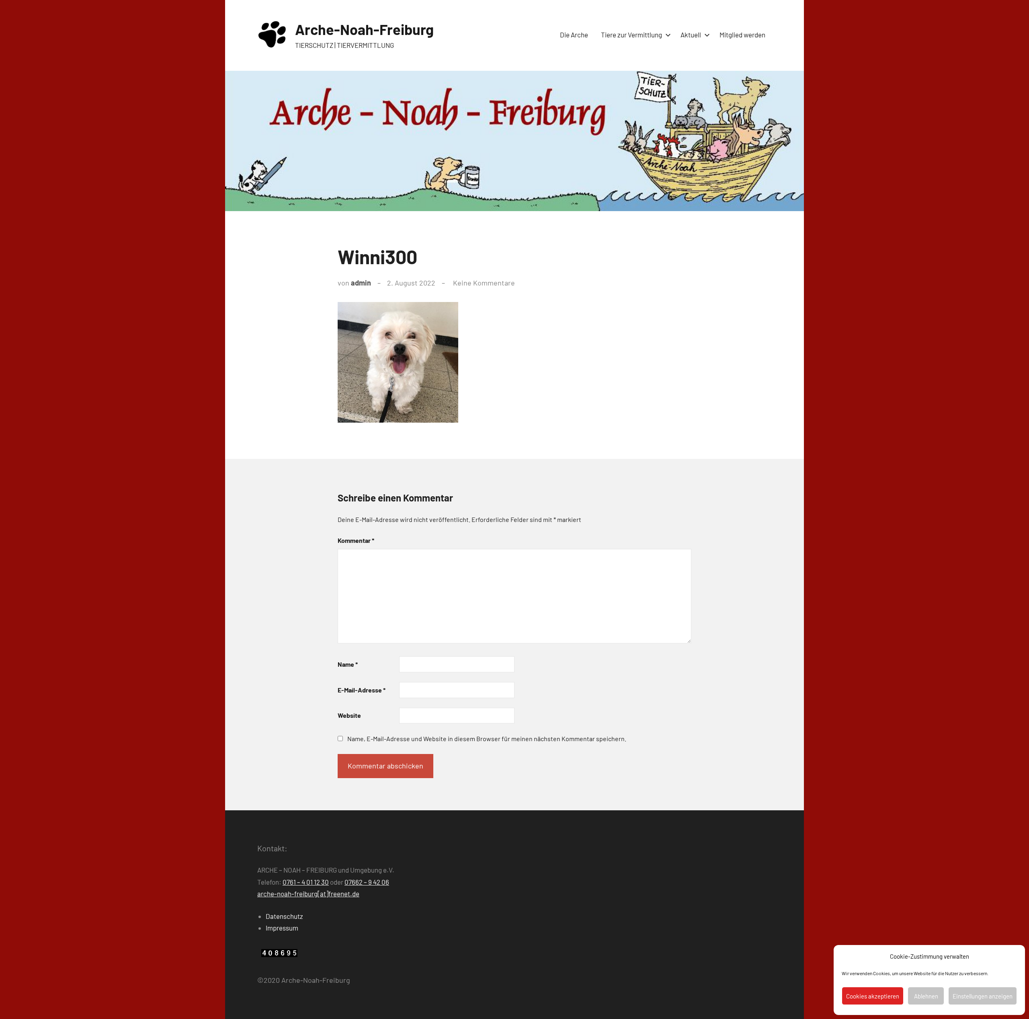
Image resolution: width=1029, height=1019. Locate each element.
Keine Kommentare (484, 282)
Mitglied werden (742, 35)
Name (348, 664)
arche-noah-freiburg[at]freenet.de (308, 894)
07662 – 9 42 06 (366, 882)
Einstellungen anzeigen (983, 996)
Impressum (282, 928)
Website (349, 715)
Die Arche (574, 35)
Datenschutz (284, 916)
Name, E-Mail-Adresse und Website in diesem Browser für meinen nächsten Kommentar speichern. (486, 738)
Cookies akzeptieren (872, 996)
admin (361, 282)
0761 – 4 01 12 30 (306, 882)
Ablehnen (926, 996)
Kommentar (356, 540)
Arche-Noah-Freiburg (364, 29)
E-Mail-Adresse (361, 690)
